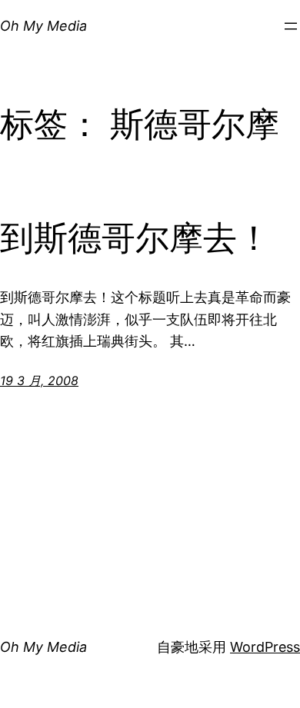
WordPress (265, 647)
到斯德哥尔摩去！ (135, 239)
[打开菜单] (291, 26)
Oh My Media (43, 26)
